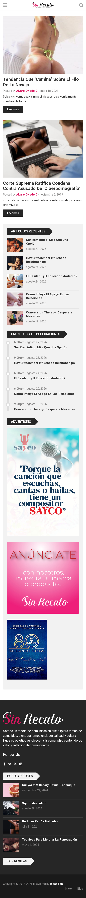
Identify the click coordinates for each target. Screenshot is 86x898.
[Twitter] (10, 764)
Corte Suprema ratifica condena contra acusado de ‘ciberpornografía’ (41, 186)
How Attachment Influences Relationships (44, 363)
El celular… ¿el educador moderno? (51, 276)
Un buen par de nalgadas (40, 821)
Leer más (13, 109)
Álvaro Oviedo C (26, 90)
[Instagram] (21, 764)
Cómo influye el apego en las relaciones (44, 394)
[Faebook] (4, 764)
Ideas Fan (56, 883)
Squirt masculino (34, 803)
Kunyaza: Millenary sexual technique (48, 785)
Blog (80, 888)
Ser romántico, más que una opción (40, 347)
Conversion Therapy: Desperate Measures (44, 409)
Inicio (68, 888)
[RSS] (15, 764)
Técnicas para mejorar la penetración (49, 839)
